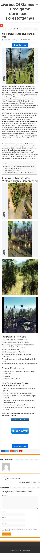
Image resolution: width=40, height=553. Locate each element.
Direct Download (20, 45)
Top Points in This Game (14, 168)
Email (4, 517)
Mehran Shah (7, 39)
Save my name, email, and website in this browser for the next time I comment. (19, 529)
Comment (5, 495)
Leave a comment (8, 41)
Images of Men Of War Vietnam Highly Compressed (19, 166)
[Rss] (20, 548)
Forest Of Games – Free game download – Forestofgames (20, 11)
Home (1, 29)
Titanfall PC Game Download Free (12, 478)
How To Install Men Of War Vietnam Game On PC (21, 172)
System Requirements (14, 170)
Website (4, 523)
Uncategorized (9, 29)
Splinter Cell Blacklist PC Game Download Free (27, 482)
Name (4, 511)
